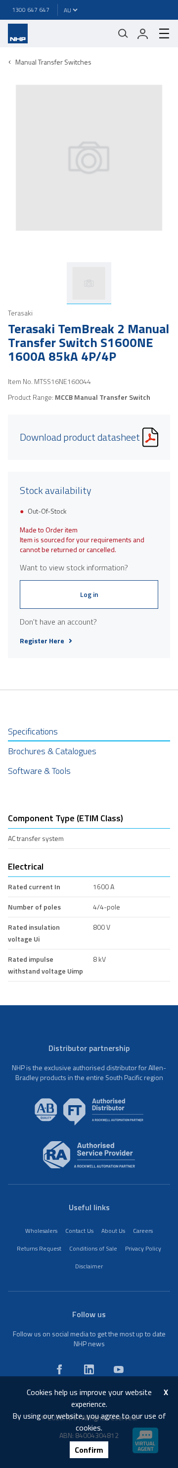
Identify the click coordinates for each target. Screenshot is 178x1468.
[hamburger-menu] (160, 33)
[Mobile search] (123, 33)
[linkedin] (89, 1369)
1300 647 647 (30, 9)
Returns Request (39, 1248)
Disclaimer (89, 1266)
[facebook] (59, 1369)
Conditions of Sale (93, 1248)
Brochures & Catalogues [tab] (52, 751)
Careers (143, 1230)
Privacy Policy (143, 1248)
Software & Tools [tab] (39, 770)
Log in (89, 594)
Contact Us (79, 1230)
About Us (113, 1230)
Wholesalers (41, 1230)
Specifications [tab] (33, 731)
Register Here (42, 641)
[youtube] (119, 1369)
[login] (142, 33)
